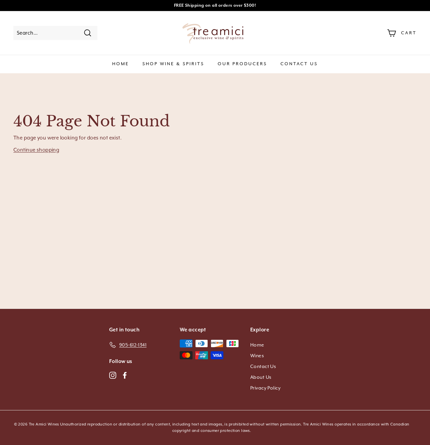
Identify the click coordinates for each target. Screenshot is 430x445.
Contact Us (299, 63)
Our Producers (242, 63)
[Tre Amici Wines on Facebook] (124, 375)
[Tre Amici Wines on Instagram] (112, 375)
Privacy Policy (265, 388)
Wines (257, 355)
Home (120, 63)
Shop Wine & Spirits (173, 63)
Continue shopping (36, 150)
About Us (260, 377)
